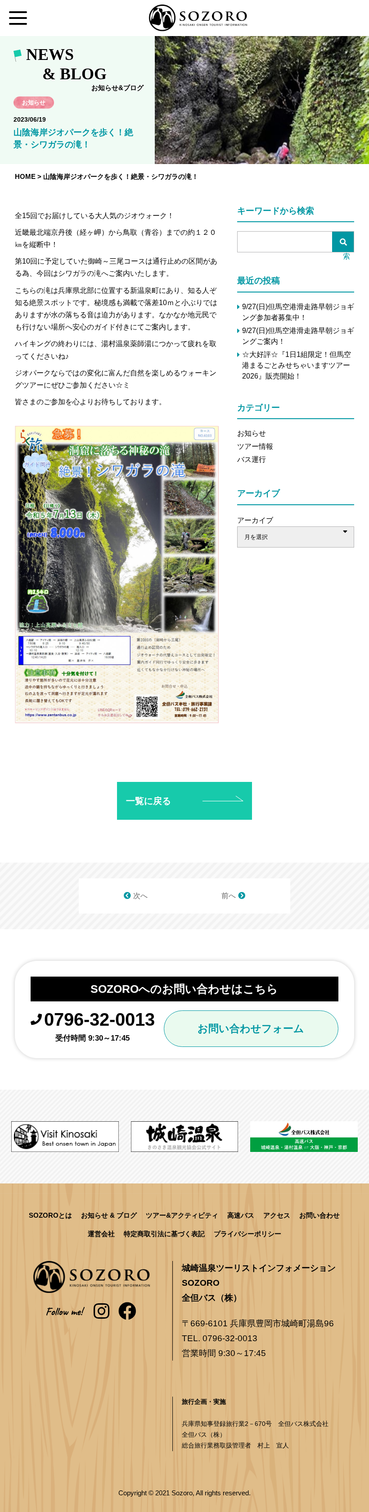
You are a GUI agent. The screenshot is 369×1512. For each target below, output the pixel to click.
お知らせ (251, 433)
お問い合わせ (319, 1215)
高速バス (240, 1215)
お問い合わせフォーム (251, 1028)
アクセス (276, 1215)
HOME (25, 176)
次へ (140, 896)
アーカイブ (255, 520)
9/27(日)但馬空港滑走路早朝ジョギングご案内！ (298, 336)
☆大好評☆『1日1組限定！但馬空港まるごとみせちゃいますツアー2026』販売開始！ (296, 365)
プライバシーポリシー (247, 1234)
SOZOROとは (50, 1215)
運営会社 (101, 1234)
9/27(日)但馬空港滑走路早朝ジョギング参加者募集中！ (298, 312)
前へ (228, 896)
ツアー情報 (255, 446)
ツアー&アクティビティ (182, 1215)
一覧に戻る (148, 801)
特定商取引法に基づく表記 (164, 1234)
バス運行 (251, 459)
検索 (346, 246)
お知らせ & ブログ (109, 1215)
